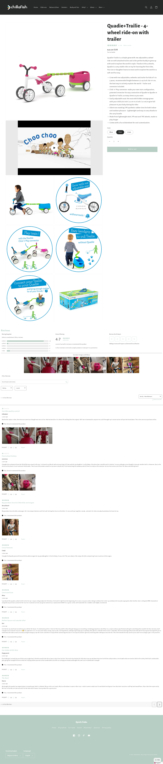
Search (79, 727)
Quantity (110, 137)
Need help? (88, 727)
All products (62, 727)
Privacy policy (106, 727)
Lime (129, 132)
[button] (146, 7)
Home (54, 727)
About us (97, 727)
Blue (111, 132)
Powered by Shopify (152, 754)
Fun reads (71, 727)
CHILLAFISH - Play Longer (140, 754)
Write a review (127, 45)
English (27, 755)
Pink (120, 132)
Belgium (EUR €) (12, 755)
